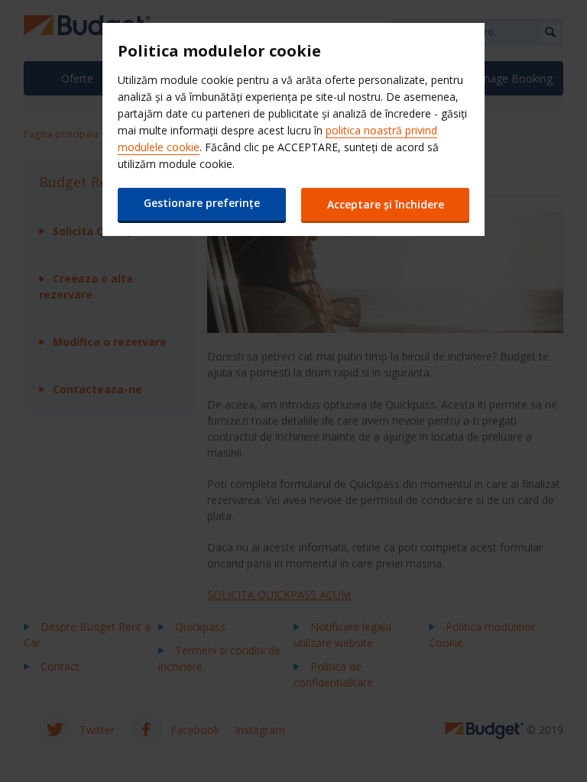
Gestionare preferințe (202, 203)
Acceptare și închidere (385, 204)
